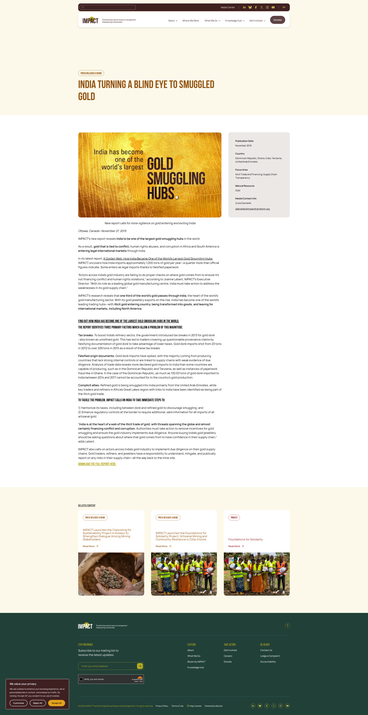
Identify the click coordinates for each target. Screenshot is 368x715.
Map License (195, 706)
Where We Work (190, 20)
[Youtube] (273, 7)
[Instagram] (267, 7)
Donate (278, 19)
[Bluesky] (250, 7)
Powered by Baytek (213, 706)
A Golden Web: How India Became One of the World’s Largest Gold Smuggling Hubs (157, 258)
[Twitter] (261, 7)
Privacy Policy (162, 706)
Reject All (37, 703)
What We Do (211, 20)
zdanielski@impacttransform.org (252, 208)
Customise (18, 703)
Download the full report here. (97, 464)
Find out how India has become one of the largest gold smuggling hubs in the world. (128, 321)
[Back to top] (287, 625)
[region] (37, 694)
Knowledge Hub (233, 20)
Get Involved (255, 20)
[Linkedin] (244, 7)
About (171, 20)
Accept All (57, 703)
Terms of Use (177, 706)
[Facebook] (256, 7)
